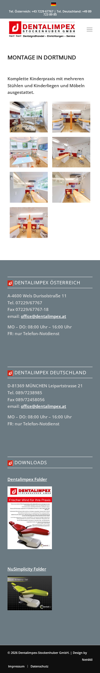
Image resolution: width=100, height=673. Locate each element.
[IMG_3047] (71, 152)
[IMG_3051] (29, 222)
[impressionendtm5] (29, 117)
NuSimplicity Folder (27, 569)
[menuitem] (89, 29)
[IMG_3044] (29, 152)
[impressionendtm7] (71, 117)
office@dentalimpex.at (43, 316)
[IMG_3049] (29, 187)
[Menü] (89, 29)
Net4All (86, 659)
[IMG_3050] (71, 187)
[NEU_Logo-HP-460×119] (42, 29)
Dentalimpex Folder (27, 479)
